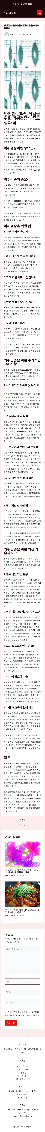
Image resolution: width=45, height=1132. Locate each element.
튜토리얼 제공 (22, 1069)
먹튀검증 (25, 370)
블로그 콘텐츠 (22, 1066)
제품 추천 (22, 1072)
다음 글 (22, 825)
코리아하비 (10, 13)
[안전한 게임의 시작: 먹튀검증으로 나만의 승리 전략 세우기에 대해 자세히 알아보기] (22, 894)
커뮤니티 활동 (22, 1076)
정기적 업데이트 (22, 1079)
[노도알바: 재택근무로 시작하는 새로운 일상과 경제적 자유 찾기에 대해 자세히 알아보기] (22, 854)
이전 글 (22, 820)
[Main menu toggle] (39, 12)
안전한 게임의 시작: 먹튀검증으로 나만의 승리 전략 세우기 (22, 910)
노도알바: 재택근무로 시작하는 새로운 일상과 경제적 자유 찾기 (22, 870)
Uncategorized (21, 875)
